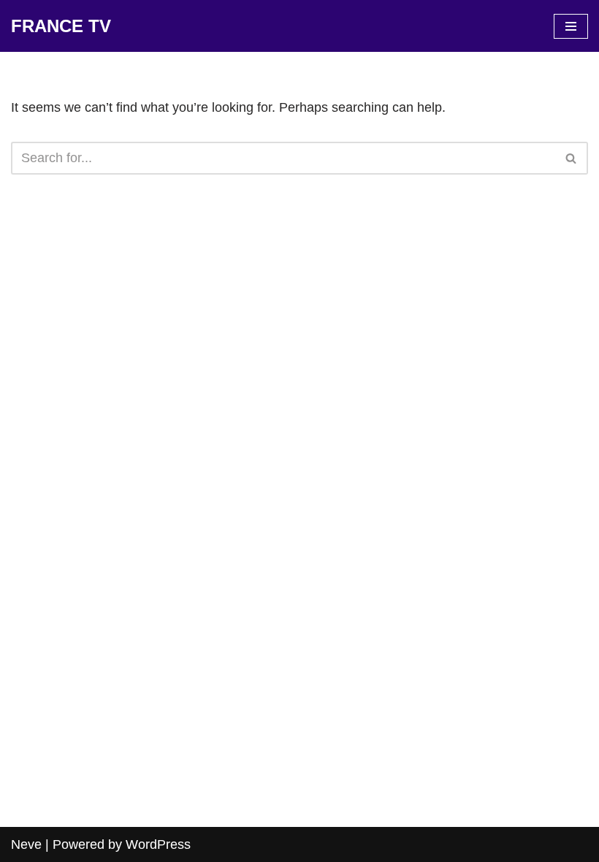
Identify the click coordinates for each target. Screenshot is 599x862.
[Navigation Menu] (571, 26)
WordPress (158, 844)
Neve (26, 844)
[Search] (571, 158)
